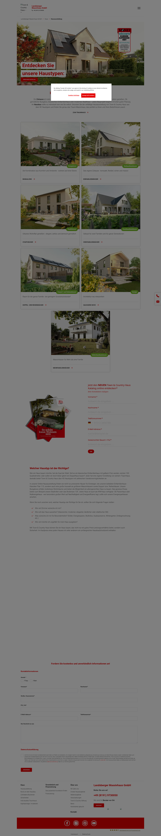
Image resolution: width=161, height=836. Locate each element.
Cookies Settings (73, 95)
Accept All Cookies (88, 95)
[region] (81, 92)
